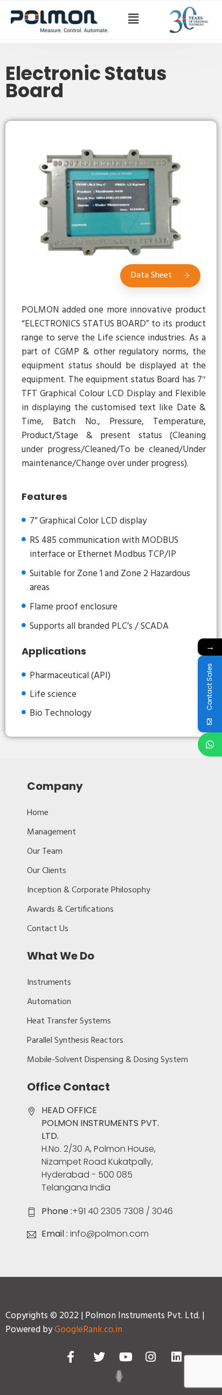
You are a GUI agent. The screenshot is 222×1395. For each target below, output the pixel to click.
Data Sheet (151, 275)
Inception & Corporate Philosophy (88, 890)
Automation (49, 1002)
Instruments (49, 983)
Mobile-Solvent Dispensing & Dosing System (107, 1060)
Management (51, 832)
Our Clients (46, 871)
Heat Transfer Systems (69, 1021)
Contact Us (47, 929)
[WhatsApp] (210, 744)
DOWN (119, 1376)
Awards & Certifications (70, 910)
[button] (133, 20)
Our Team (45, 852)
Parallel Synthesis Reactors (75, 1041)
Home (37, 813)
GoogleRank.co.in (88, 1330)
